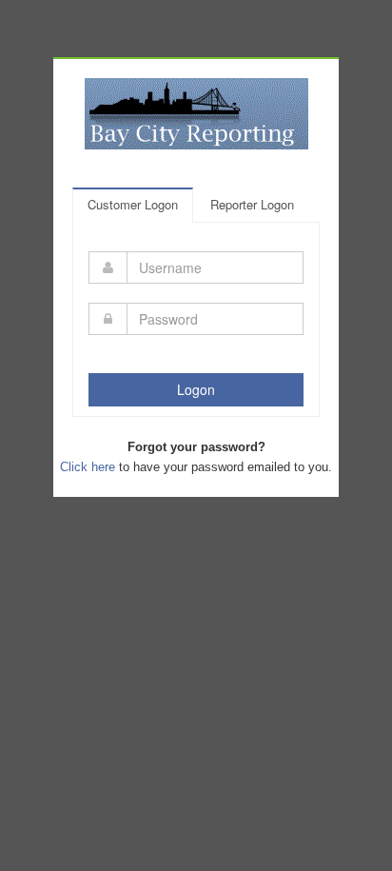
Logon (196, 389)
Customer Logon (133, 204)
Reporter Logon (252, 204)
